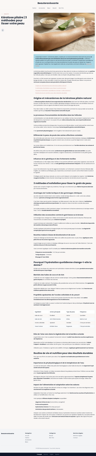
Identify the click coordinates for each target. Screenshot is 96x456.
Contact (75, 437)
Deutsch (46, 454)
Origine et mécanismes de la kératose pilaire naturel (50, 86)
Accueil (27, 435)
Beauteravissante (48, 3)
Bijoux (48, 8)
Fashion (34, 8)
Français (39, 454)
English (51, 454)
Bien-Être (61, 8)
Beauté (54, 8)
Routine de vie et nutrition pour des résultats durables (51, 93)
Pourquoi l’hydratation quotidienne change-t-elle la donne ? (53, 90)
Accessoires (42, 8)
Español (57, 454)
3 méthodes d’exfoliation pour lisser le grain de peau (50, 88)
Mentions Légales (77, 435)
